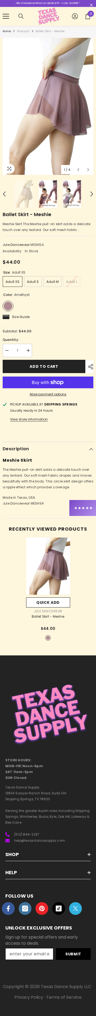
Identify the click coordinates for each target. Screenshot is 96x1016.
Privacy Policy (28, 997)
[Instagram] (25, 908)
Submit (73, 954)
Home (7, 31)
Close (91, 5)
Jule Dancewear (16, 244)
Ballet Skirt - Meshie (48, 616)
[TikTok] (58, 908)
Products (23, 31)
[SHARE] (89, 366)
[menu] (6, 16)
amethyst (48, 638)
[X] (75, 908)
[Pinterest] (41, 908)
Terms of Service (64, 997)
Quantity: (11, 339)
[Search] (21, 16)
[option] (48, 106)
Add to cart (44, 366)
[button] (78, 169)
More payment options (48, 394)
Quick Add (48, 602)
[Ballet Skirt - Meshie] (48, 566)
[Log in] (75, 16)
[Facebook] (8, 908)
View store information (29, 419)
